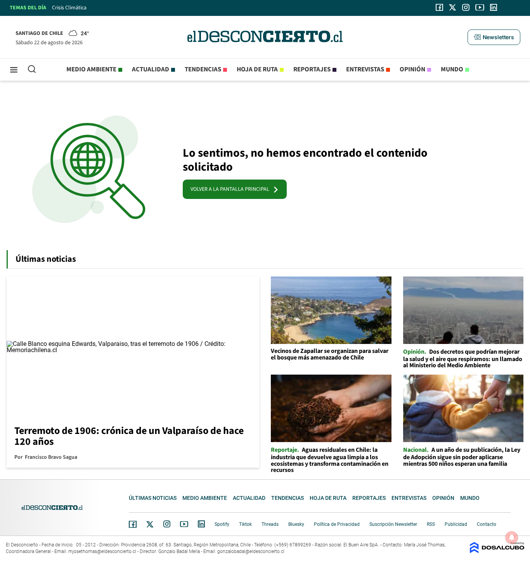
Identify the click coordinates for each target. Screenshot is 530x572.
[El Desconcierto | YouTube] (479, 7)
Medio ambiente (91, 69)
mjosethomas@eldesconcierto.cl (102, 551)
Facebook (133, 524)
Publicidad (456, 524)
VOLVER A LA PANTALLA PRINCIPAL (232, 189)
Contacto (486, 524)
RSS (431, 524)
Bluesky (296, 524)
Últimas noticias (153, 498)
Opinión (412, 69)
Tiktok (245, 524)
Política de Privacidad (337, 524)
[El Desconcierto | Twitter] (453, 7)
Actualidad (150, 69)
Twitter (150, 524)
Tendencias (203, 69)
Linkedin (201, 523)
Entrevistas (365, 69)
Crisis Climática (69, 8)
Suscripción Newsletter (393, 524)
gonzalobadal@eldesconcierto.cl (250, 551)
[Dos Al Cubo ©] (497, 551)
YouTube (184, 524)
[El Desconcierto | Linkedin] (493, 7)
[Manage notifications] (512, 537)
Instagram (166, 523)
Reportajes (312, 69)
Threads (270, 524)
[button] (494, 37)
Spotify (222, 524)
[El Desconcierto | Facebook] (439, 7)
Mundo (452, 69)
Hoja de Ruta (257, 69)
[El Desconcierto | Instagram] (465, 7)
